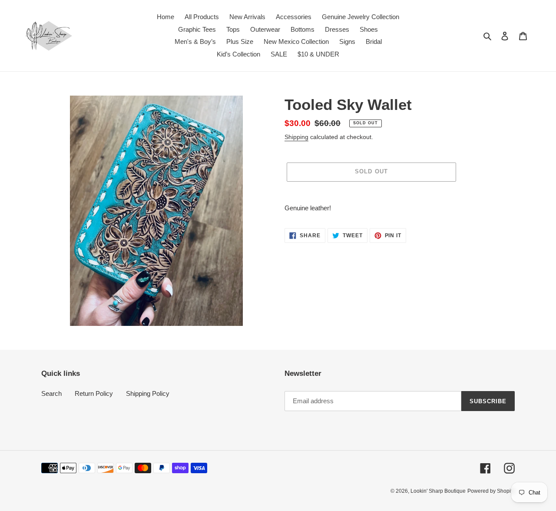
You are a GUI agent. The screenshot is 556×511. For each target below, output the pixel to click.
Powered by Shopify (491, 491)
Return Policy (94, 393)
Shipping (296, 136)
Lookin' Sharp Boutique (438, 491)
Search (51, 393)
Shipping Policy (147, 393)
